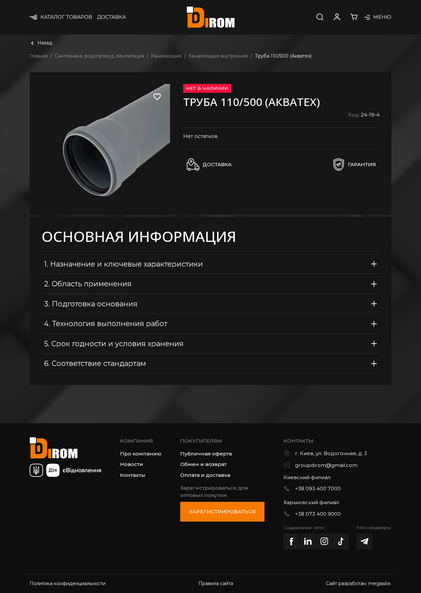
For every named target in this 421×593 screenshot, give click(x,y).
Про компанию (140, 454)
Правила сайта (215, 583)
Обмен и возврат (203, 464)
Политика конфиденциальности (68, 583)
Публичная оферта (206, 454)
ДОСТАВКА (111, 17)
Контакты (132, 475)
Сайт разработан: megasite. (358, 583)
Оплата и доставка (205, 475)
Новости (131, 464)
